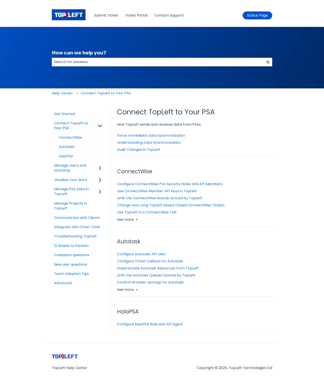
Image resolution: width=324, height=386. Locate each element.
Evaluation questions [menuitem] (71, 254)
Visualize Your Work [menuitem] (70, 179)
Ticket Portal (136, 15)
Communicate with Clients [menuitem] (77, 217)
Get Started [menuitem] (64, 113)
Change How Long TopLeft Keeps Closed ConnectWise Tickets (171, 205)
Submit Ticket (106, 15)
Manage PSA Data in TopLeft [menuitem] (71, 191)
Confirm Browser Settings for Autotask (150, 282)
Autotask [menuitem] (66, 146)
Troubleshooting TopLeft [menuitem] (75, 236)
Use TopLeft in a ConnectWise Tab (147, 212)
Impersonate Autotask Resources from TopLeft (158, 268)
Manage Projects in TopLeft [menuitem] (70, 206)
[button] (100, 123)
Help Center (62, 93)
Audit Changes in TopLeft (138, 149)
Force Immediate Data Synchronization (151, 135)
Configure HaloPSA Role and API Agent (150, 324)
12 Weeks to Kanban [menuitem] (71, 245)
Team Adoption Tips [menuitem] (71, 273)
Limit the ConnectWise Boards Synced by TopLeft (159, 198)
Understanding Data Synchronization (149, 142)
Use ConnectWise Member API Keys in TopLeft (157, 191)
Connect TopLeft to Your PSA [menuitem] (71, 126)
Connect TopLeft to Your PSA (106, 93)
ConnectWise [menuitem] (70, 137)
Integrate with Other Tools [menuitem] (77, 226)
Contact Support (169, 15)
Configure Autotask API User (141, 254)
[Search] (268, 62)
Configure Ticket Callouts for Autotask (150, 261)
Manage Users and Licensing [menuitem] (70, 168)
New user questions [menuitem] (70, 264)
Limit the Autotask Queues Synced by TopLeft (156, 275)
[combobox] (158, 62)
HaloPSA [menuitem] (66, 156)
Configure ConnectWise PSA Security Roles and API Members (169, 183)
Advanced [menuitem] (63, 282)
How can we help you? (79, 53)
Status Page (257, 15)
